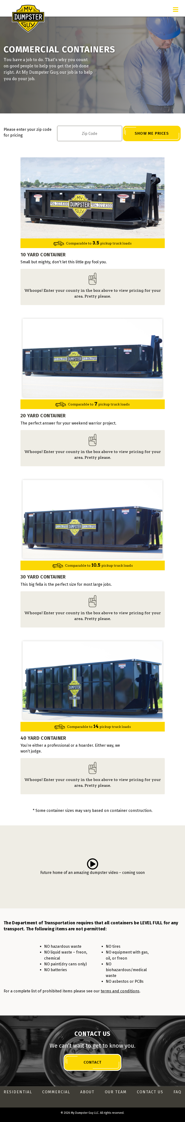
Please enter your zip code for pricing (28, 132)
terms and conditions (120, 991)
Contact (92, 1062)
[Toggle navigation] (175, 9)
